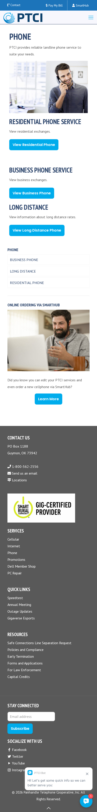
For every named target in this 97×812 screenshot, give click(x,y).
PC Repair (14, 573)
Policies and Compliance (25, 649)
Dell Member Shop (21, 566)
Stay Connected (23, 706)
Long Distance (23, 271)
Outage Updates (19, 611)
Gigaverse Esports (21, 618)
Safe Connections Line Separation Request (39, 643)
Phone (12, 552)
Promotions (16, 559)
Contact (15, 5)
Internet (13, 546)
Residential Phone (27, 282)
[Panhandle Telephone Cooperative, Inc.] (22, 17)
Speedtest (15, 598)
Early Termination (20, 656)
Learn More (48, 399)
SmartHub (82, 5)
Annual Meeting (19, 604)
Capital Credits (18, 676)
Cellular (13, 539)
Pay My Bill (55, 5)
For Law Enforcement (24, 670)
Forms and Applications (25, 663)
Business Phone (24, 259)
